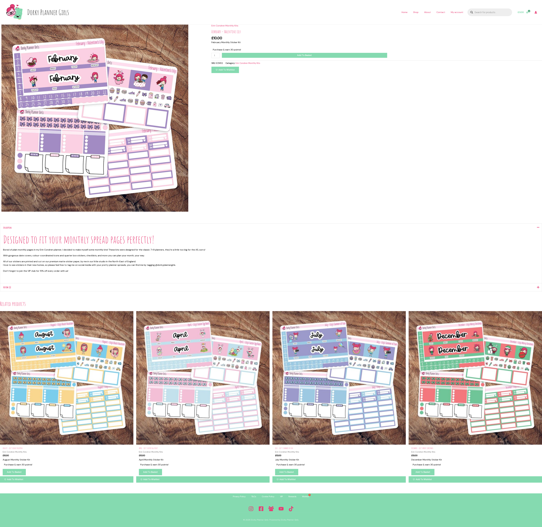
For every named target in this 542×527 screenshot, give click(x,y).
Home (404, 12)
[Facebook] (261, 508)
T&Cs (253, 496)
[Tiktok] (291, 508)
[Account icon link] (536, 12)
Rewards (292, 496)
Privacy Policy (239, 496)
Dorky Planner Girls (48, 12)
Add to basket (304, 55)
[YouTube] (281, 508)
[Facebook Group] (271, 508)
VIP (281, 496)
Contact (440, 12)
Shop (415, 12)
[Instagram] (251, 508)
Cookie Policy (268, 496)
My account (457, 12)
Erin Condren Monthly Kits (224, 25)
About (427, 12)
